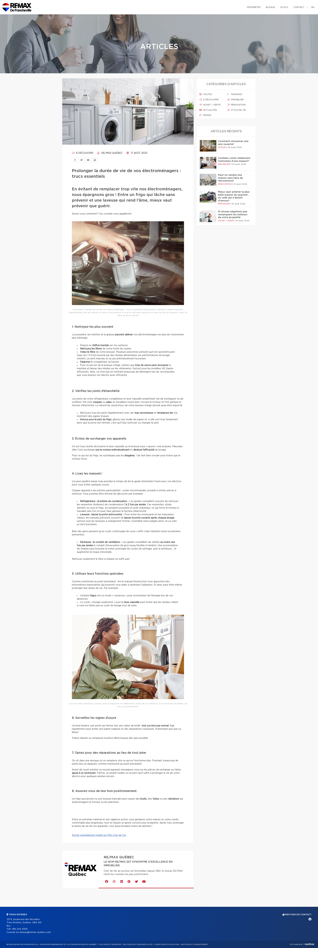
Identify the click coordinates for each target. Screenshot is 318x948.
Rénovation (238, 105)
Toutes (207, 94)
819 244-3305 (20, 929)
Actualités (209, 110)
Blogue (270, 7)
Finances (236, 94)
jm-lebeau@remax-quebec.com (33, 932)
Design (206, 115)
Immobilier (237, 100)
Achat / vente (211, 105)
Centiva (308, 944)
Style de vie (238, 110)
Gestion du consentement (194, 944)
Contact (298, 7)
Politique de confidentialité (138, 944)
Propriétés (254, 7)
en (312, 7)
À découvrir (84, 153)
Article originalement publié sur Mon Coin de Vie (99, 835)
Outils (284, 7)
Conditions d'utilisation (166, 944)
